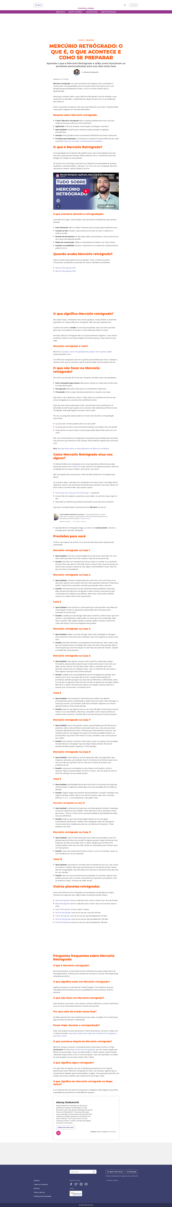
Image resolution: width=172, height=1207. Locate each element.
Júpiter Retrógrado (62, 909)
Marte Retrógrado (62, 903)
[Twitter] (76, 1184)
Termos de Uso (39, 1192)
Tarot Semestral (92, 12)
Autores (37, 1180)
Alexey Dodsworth (91, 72)
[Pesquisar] (125, 5)
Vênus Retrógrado (62, 900)
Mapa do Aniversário (108, 12)
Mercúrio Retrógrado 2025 (65, 268)
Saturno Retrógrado (63, 912)
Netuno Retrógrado (63, 919)
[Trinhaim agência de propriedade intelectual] (76, 1196)
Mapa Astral (60, 12)
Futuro (81, 40)
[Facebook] (71, 1184)
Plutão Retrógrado (62, 922)
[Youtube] (86, 1184)
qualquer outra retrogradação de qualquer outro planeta (84, 352)
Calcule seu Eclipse (75, 12)
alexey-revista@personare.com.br (106, 1131)
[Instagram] (58, 1133)
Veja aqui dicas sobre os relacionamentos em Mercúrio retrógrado (83, 448)
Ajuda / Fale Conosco (116, 1172)
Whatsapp (133, 1172)
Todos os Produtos (41, 1184)
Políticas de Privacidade (42, 1196)
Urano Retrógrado (62, 916)
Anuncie (37, 1188)
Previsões (90, 40)
